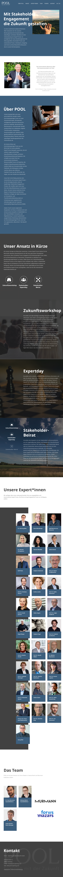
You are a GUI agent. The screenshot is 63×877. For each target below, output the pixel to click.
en (57, 3)
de (59, 3)
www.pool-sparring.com (13, 865)
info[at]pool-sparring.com (14, 863)
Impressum (7, 869)
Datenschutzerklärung (17, 869)
